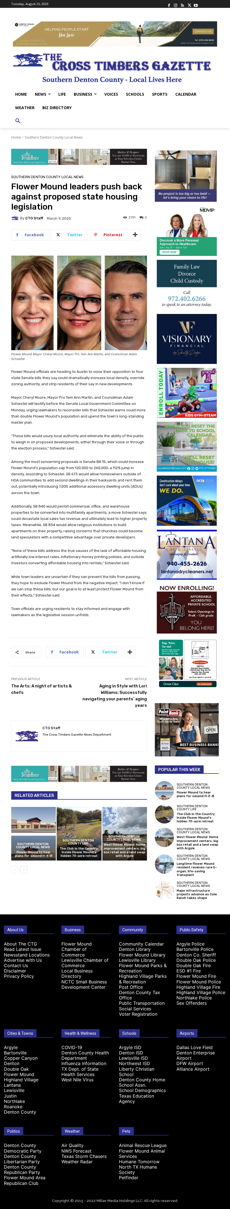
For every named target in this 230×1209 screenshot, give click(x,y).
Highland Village (21, 1079)
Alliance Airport (193, 1069)
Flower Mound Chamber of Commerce (76, 949)
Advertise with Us (23, 960)
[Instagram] (176, 4)
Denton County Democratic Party (23, 1148)
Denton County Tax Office (139, 995)
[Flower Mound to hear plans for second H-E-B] (33, 834)
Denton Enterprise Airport (195, 1055)
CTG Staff (34, 218)
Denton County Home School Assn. (142, 1082)
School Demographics (142, 1090)
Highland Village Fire (198, 987)
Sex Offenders (191, 1003)
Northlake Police (194, 998)
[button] (18, 121)
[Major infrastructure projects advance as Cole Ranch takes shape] (164, 890)
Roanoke (13, 1106)
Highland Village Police (200, 992)
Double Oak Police (196, 960)
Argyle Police (190, 944)
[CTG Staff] (15, 218)
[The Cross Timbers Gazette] (115, 67)
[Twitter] (189, 4)
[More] (135, 234)
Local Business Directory (77, 973)
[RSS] (182, 4)
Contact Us (16, 965)
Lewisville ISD (133, 1058)
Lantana (12, 1085)
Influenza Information (83, 1063)
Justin (10, 1096)
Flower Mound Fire (196, 976)
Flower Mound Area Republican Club (24, 1180)
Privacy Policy (19, 976)
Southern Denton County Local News (53, 137)
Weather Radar (77, 1161)
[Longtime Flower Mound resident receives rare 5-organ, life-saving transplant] (164, 863)
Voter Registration (138, 1014)
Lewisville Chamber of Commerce (85, 962)
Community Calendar (141, 944)
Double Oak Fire (193, 965)
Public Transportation (142, 1003)
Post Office (131, 987)
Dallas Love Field (194, 1047)
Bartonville (15, 1053)
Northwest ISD (134, 1063)
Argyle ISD (130, 1047)
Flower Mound (19, 1074)
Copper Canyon (21, 1058)
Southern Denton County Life (78, 842)
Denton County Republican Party (22, 1169)
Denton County (20, 1112)
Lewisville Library (137, 960)
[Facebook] (169, 4)
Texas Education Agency (136, 1098)
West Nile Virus (77, 1079)
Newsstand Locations (27, 955)
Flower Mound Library (142, 955)
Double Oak (16, 1069)
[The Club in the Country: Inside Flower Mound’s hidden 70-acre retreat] (79, 834)
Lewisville (14, 1090)
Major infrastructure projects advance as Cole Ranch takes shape (197, 894)
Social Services (135, 1008)
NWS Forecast (76, 1151)
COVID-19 (71, 1047)
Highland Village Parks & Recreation (143, 978)
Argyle (11, 1047)
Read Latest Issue (22, 949)
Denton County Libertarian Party (22, 1158)
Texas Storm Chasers (84, 1156)
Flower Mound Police (198, 982)
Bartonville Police (194, 949)
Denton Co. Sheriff (196, 955)
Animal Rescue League (143, 1145)
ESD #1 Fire (188, 971)
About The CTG (20, 944)
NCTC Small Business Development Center (84, 984)
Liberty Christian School (136, 1071)
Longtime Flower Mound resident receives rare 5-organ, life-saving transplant (197, 869)
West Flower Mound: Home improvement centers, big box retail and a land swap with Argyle (124, 850)
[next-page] (23, 869)
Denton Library (135, 949)
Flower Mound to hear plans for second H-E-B (33, 854)
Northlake (14, 1101)
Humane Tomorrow (139, 1161)
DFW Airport (189, 1063)
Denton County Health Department (85, 1055)
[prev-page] (14, 869)
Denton (11, 1063)
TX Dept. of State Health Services (79, 1071)
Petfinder (128, 1177)
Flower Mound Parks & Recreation (143, 968)
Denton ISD (131, 1053)
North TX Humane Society (138, 1169)
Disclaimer (15, 971)
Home (16, 137)
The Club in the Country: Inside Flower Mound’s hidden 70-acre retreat (79, 852)
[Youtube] (196, 4)
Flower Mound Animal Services (142, 1153)
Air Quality (72, 1145)
